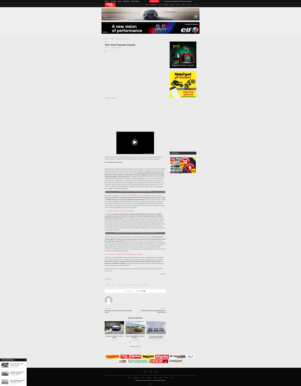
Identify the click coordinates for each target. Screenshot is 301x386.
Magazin (166, 4)
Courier (107, 284)
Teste (160, 4)
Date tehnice (108, 279)
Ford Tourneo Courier (132, 284)
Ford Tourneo (120, 284)
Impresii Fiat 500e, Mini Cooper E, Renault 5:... (135, 337)
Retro (172, 4)
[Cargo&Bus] (162, 357)
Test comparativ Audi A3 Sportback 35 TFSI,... (17, 381)
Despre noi (113, 1)
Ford (113, 284)
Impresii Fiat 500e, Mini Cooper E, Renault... (17, 372)
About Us (107, 1)
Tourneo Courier (144, 284)
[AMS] (124, 357)
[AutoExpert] (112, 357)
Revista (119, 1)
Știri (146, 4)
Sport (178, 4)
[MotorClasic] (178, 357)
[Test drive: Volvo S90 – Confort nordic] (114, 327)
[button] (161, 1)
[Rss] (156, 371)
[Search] (195, 5)
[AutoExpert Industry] (175, 361)
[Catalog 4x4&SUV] (158, 361)
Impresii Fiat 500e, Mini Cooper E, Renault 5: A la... (176, 1)
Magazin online (135, 1)
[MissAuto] (123, 361)
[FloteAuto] (135, 357)
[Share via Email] (144, 291)
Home (106, 39)
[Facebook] (145, 371)
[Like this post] (137, 291)
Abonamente (126, 1)
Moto (183, 4)
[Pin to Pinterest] (142, 291)
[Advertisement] (181, 124)
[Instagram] (150, 371)
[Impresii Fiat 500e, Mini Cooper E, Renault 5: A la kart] (135, 327)
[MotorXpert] (148, 357)
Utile (188, 4)
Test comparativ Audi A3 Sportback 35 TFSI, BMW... (156, 337)
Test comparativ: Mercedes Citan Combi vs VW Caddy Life (119, 211)
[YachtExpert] (191, 357)
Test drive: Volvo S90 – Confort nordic (114, 337)
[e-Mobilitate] (138, 361)
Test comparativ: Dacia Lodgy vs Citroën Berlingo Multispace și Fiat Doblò (123, 254)
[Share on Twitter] (141, 291)
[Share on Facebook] (139, 291)
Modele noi (153, 4)
